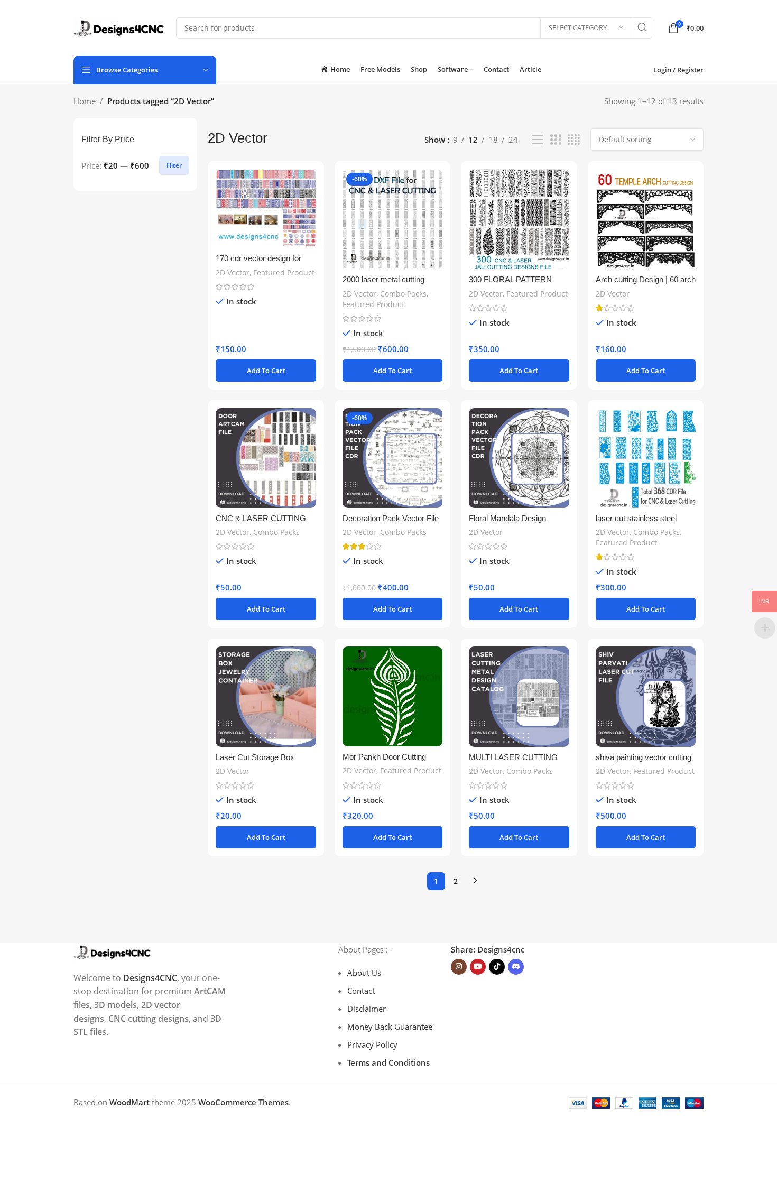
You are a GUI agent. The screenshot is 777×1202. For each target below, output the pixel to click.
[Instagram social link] (459, 967)
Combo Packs (403, 294)
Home (84, 101)
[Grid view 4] (574, 140)
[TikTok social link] (497, 967)
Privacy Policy (372, 1044)
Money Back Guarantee (389, 1026)
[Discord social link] (516, 967)
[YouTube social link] (478, 967)
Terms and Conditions (388, 1062)
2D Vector (232, 272)
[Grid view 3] (555, 140)
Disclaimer (366, 1008)
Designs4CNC (150, 978)
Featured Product (283, 272)
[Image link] (112, 951)
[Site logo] (119, 27)
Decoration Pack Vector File (391, 518)
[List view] (537, 140)
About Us (364, 972)
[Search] (641, 28)
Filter (174, 165)
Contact (361, 990)
